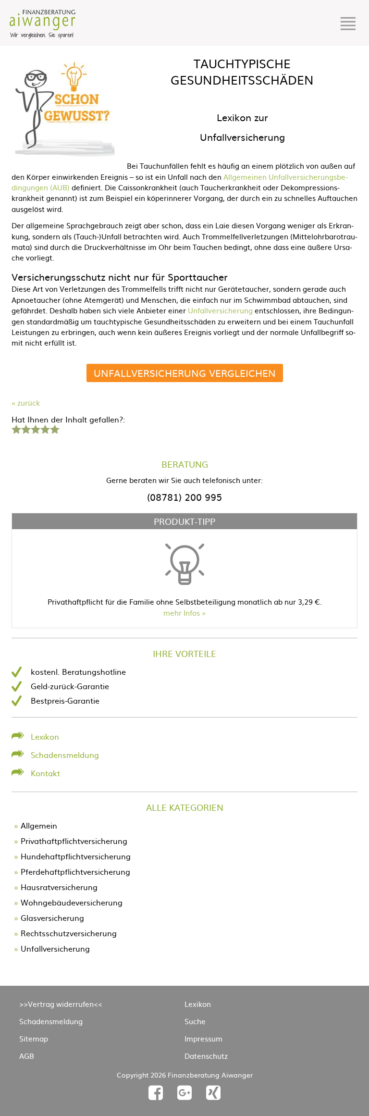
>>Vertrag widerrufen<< (60, 1003)
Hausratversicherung (59, 887)
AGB (26, 1055)
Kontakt (45, 773)
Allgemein (39, 825)
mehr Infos (181, 612)
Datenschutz (206, 1055)
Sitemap (33, 1038)
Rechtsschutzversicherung (69, 933)
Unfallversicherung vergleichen (185, 373)
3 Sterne (35, 428)
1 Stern (15, 428)
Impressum (203, 1038)
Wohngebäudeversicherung (72, 902)
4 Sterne (44, 428)
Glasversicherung (52, 917)
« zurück (26, 402)
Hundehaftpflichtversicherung (76, 856)
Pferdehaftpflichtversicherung (75, 871)
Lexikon (45, 736)
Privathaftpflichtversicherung (74, 840)
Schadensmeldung (65, 754)
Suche (195, 1021)
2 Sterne (25, 428)
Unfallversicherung (221, 310)
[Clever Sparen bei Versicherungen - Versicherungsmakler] (42, 35)
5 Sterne (54, 428)
